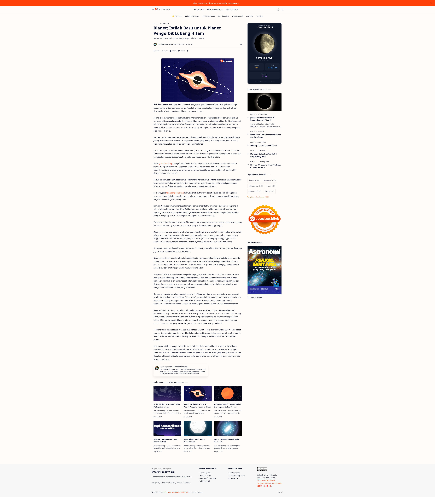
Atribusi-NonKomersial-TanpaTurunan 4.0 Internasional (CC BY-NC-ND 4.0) (269, 483)
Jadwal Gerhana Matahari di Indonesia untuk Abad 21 (262, 118)
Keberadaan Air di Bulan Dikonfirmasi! (194, 440)
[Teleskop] (259, 16)
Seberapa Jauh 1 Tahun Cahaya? (264, 145)
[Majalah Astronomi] (192, 16)
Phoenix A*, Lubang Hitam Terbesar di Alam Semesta (265, 166)
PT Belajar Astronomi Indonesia (176, 492)
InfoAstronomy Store (237, 475)
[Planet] (262, 131)
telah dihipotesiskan (175, 193)
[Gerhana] (249, 16)
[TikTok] (172, 483)
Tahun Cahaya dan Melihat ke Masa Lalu (226, 440)
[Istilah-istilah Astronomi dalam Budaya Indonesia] (167, 393)
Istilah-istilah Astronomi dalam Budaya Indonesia (166, 405)
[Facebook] (187, 483)
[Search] (282, 9)
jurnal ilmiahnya (166, 163)
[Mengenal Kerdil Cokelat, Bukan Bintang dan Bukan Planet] (228, 393)
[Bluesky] (166, 483)
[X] (161, 483)
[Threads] (179, 483)
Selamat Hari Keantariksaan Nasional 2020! (165, 440)
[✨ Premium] (176, 16)
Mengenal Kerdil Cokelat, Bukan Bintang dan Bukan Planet (228, 405)
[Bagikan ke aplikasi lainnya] (187, 51)
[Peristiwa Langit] (209, 16)
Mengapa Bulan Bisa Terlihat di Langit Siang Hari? (263, 155)
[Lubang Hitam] (264, 162)
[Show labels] (259, 197)
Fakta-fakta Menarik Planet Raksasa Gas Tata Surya (265, 135)
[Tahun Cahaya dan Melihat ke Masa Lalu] (228, 428)
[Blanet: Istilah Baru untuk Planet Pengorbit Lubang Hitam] (197, 393)
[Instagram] (155, 483)
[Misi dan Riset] (223, 16)
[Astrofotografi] (237, 16)
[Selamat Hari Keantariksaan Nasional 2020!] (167, 428)
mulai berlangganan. (231, 3)
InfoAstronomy (234, 473)
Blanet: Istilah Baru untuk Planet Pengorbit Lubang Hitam (197, 405)
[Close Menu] (431, 3)
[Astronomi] (262, 142)
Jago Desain (218, 492)
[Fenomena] (263, 114)
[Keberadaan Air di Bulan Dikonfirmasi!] (197, 428)
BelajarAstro (233, 478)
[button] (278, 9)
